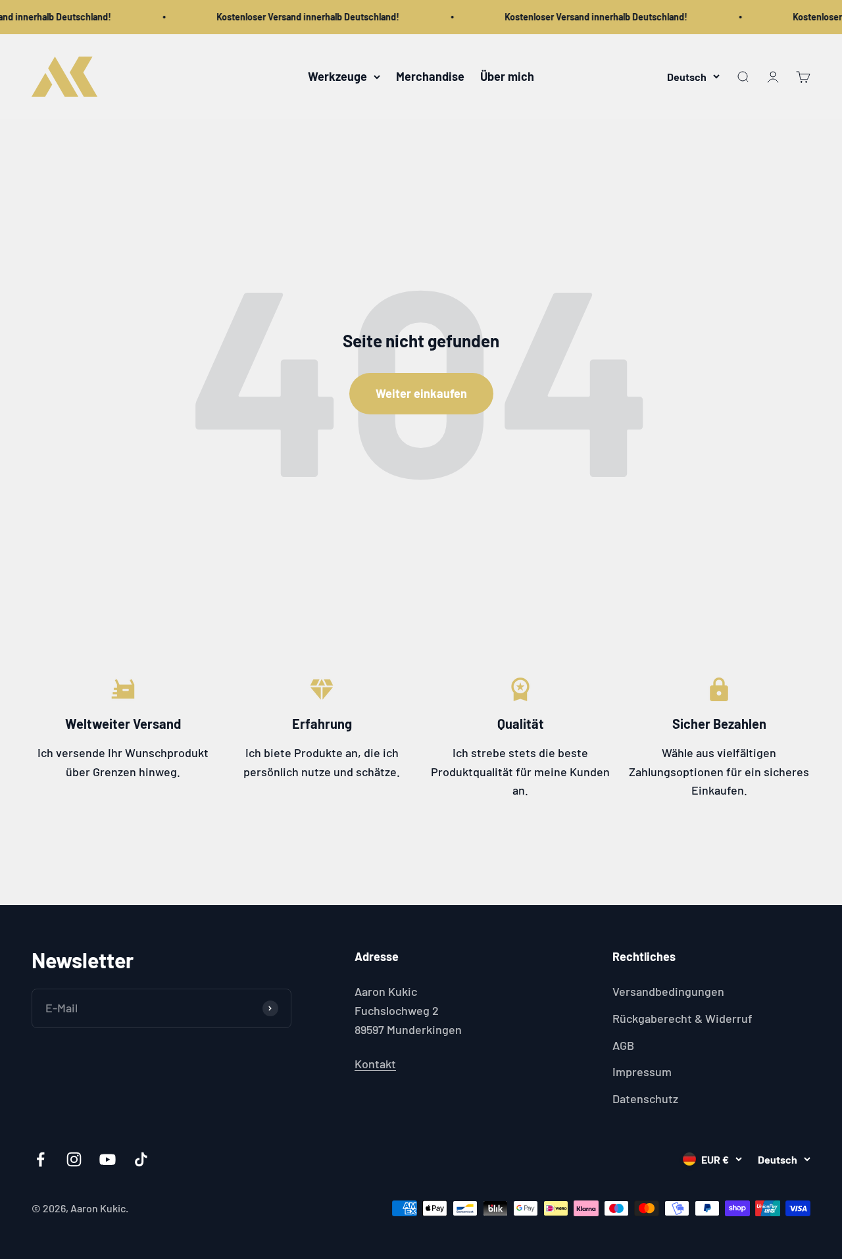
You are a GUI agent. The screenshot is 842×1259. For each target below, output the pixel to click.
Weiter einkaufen (421, 393)
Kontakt (375, 1063)
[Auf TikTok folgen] (141, 1159)
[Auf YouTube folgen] (107, 1159)
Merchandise (430, 76)
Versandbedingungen (668, 991)
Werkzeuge (337, 76)
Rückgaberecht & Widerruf (682, 1018)
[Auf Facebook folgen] (40, 1159)
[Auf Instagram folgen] (74, 1159)
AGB (623, 1045)
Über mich (507, 76)
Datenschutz (645, 1098)
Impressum (642, 1071)
